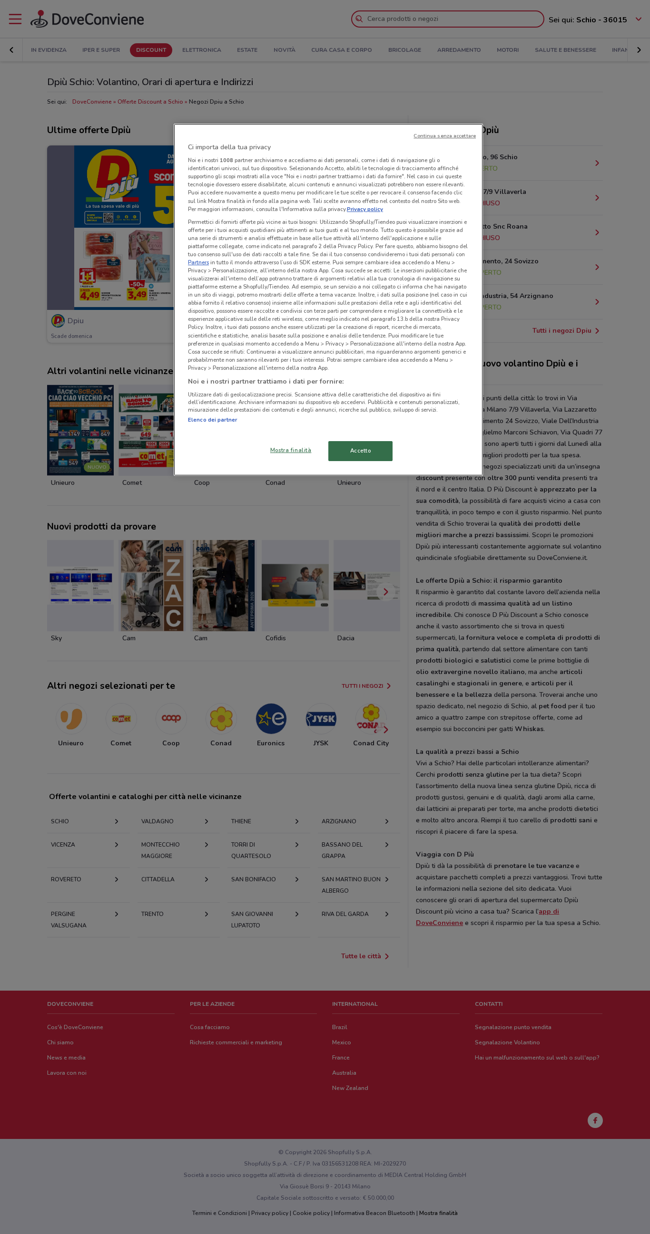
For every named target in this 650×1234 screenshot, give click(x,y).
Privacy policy (365, 209)
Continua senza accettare (445, 135)
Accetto (360, 450)
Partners (198, 262)
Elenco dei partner (212, 420)
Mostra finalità (291, 450)
